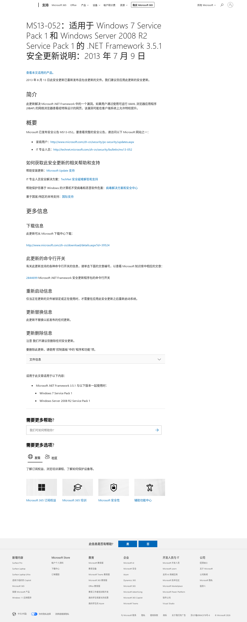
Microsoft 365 (59, 5)
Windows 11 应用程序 (21, 597)
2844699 (32, 278)
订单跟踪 (55, 574)
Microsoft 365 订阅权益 (41, 500)
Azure (126, 574)
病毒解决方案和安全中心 (122, 188)
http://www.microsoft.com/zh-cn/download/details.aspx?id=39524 (68, 245)
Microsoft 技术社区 (171, 580)
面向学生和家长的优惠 (98, 597)
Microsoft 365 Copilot (133, 597)
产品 (83, 5)
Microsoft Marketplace (173, 586)
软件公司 (167, 597)
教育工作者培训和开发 (98, 591)
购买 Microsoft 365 (143, 5)
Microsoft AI (129, 562)
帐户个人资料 (57, 562)
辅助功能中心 (143, 500)
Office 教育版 (94, 586)
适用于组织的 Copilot (21, 580)
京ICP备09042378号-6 (200, 615)
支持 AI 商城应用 (170, 574)
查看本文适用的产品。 (40, 72)
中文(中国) (22, 613)
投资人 (203, 586)
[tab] (35, 457)
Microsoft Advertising (133, 591)
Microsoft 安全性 (109, 500)
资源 (122, 5)
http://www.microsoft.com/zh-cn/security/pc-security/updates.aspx (92, 142)
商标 (165, 615)
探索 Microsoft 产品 (21, 591)
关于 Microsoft (206, 568)
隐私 (143, 615)
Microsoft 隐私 (206, 580)
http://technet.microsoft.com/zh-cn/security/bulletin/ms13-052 (92, 149)
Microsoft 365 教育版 (98, 580)
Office (73, 5)
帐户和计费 (109, 5)
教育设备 (93, 568)
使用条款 (154, 615)
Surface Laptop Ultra (21, 574)
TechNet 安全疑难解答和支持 (79, 179)
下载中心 (55, 568)
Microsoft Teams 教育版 (99, 574)
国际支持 (68, 196)
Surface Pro (17, 562)
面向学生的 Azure (96, 603)
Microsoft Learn (169, 568)
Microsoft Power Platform (174, 591)
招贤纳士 (204, 562)
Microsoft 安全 (130, 568)
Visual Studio (168, 603)
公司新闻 (204, 574)
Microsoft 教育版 (96, 562)
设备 (95, 5)
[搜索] (156, 430)
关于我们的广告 (179, 615)
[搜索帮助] (221, 5)
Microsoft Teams (131, 603)
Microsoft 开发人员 (171, 562)
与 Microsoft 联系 (128, 615)
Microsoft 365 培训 (74, 500)
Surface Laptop (18, 568)
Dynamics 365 (130, 580)
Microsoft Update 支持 (60, 170)
